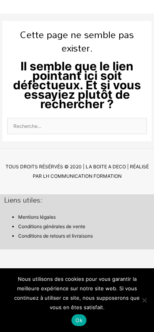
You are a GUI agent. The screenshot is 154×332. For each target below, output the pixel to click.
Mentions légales (37, 217)
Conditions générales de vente (51, 226)
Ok (79, 320)
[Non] (144, 300)
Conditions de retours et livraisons (55, 236)
